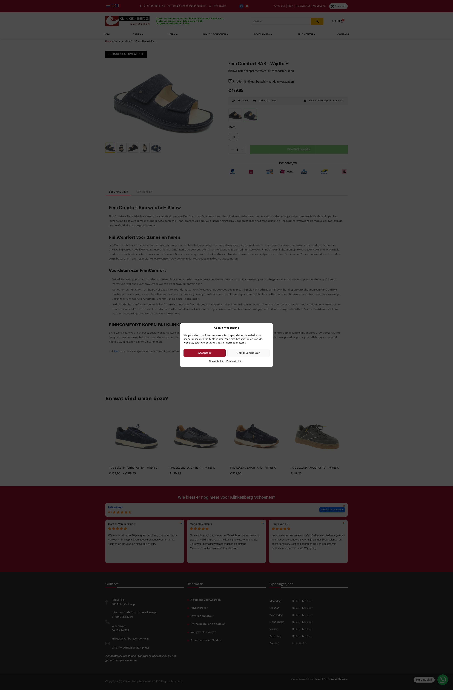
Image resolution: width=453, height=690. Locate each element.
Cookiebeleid (217, 361)
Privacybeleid (234, 361)
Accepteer (204, 352)
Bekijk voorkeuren (248, 352)
